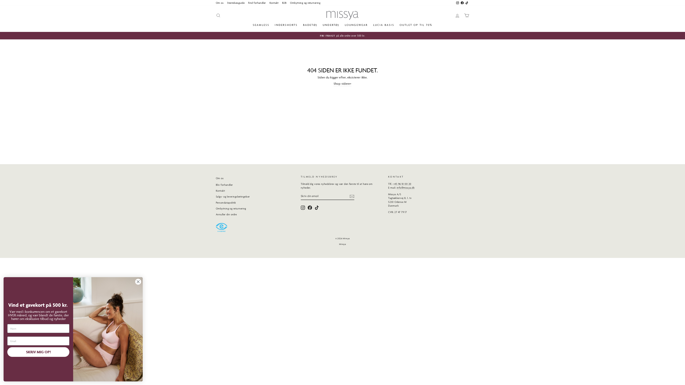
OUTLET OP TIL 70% (416, 25)
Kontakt (274, 2)
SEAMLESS (261, 25)
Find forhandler (257, 2)
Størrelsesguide (236, 2)
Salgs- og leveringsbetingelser (233, 196)
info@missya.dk (406, 187)
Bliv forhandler (224, 184)
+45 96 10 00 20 (402, 183)
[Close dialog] (138, 282)
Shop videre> (342, 83)
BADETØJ (310, 25)
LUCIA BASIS (383, 25)
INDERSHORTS (286, 25)
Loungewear (356, 25)
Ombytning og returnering (305, 2)
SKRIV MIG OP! (38, 352)
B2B (284, 2)
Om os (220, 2)
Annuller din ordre (226, 214)
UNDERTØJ (331, 25)
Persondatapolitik (226, 202)
